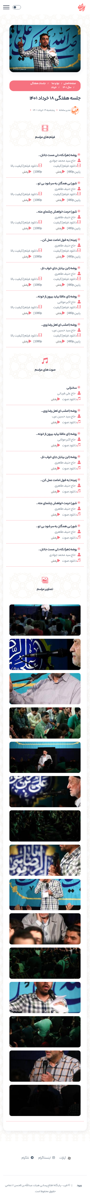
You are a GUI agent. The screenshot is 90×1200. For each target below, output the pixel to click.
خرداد (54, 87)
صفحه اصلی (70, 84)
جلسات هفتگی (38, 84)
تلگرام (25, 1158)
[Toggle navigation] (6, 7)
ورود (79, 1185)
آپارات (62, 1158)
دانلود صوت (69, 399)
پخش (59, 172)
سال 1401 (67, 87)
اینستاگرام (44, 1158)
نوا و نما (55, 84)
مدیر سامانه (64, 110)
